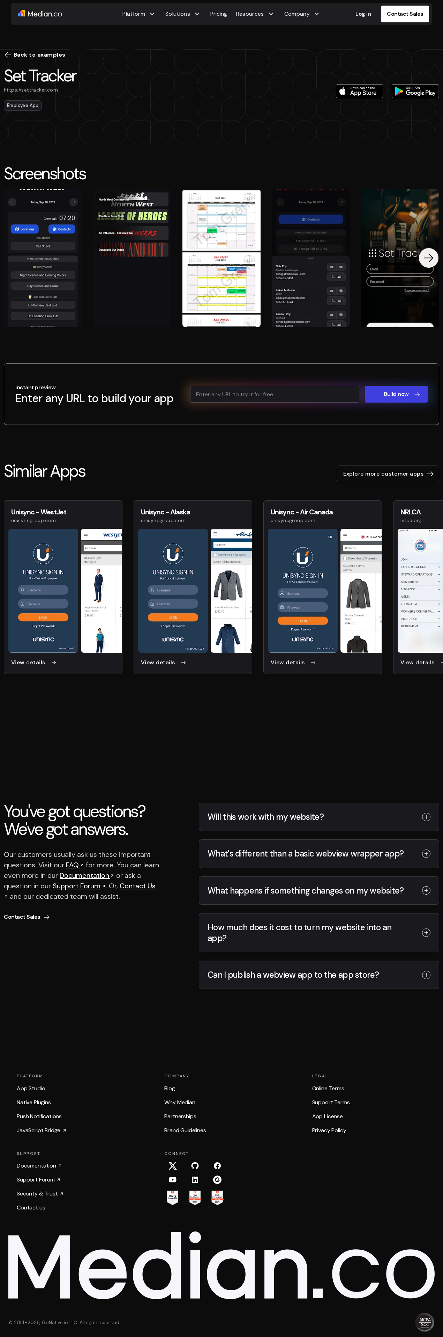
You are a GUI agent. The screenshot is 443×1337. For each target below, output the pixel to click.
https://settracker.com (31, 90)
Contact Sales (405, 13)
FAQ (73, 864)
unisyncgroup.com (33, 520)
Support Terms (331, 1102)
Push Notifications (39, 1116)
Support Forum (77, 885)
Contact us (31, 1207)
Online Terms (328, 1088)
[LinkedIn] (195, 1180)
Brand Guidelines (185, 1130)
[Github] (195, 1166)
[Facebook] (217, 1166)
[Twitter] (172, 1166)
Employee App (23, 105)
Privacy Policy (329, 1130)
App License (327, 1116)
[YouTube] (172, 1180)
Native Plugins (34, 1102)
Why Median (179, 1102)
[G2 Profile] (217, 1180)
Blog (169, 1088)
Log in (363, 13)
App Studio (31, 1088)
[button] (139, 14)
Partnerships (180, 1116)
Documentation (85, 875)
